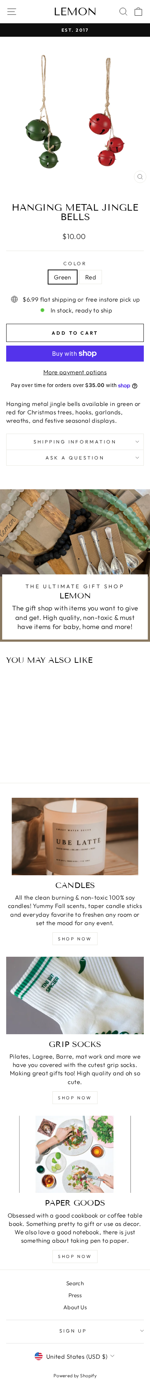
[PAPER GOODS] (75, 1154)
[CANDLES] (75, 836)
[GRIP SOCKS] (75, 995)
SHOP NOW (75, 938)
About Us (75, 1307)
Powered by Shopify (75, 1375)
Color (75, 263)
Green (62, 277)
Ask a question (75, 458)
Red (90, 277)
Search (75, 1283)
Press (75, 1295)
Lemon (75, 11)
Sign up (73, 1331)
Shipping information (75, 442)
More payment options (75, 372)
